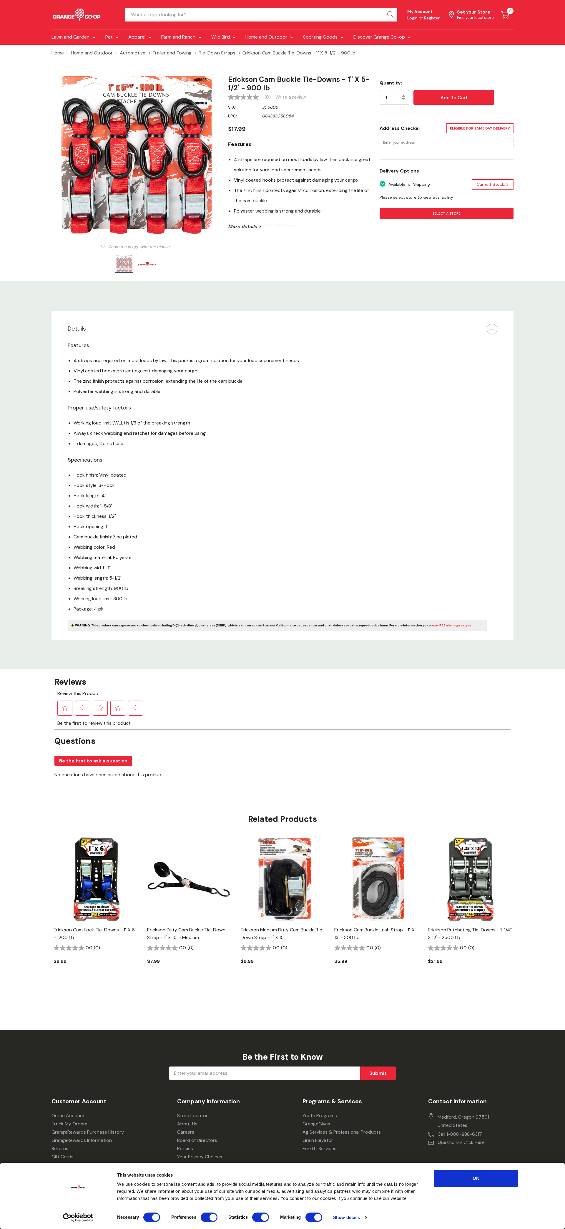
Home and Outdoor (266, 37)
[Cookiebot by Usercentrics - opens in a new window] (78, 1217)
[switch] (209, 1217)
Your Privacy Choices (199, 1157)
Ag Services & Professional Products (342, 1132)
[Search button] (390, 14)
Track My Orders (69, 1124)
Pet (109, 37)
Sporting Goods (320, 37)
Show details (346, 1217)
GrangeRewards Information (81, 1140)
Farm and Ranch (178, 37)
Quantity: (391, 83)
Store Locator (192, 1115)
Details (77, 328)
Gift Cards (62, 1157)
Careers (185, 1132)
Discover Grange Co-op (379, 37)
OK (476, 1178)
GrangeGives (316, 1124)
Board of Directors (197, 1140)
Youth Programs (320, 1115)
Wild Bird (220, 37)
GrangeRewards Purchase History (87, 1132)
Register (432, 18)
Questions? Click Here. (462, 1142)
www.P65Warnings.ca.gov (451, 625)
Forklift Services (319, 1148)
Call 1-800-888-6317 (460, 1134)
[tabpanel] (96, 910)
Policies (185, 1148)
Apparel (136, 37)
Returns (59, 1148)
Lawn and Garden (70, 37)
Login (413, 18)
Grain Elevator (318, 1140)
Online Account (68, 1115)
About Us (187, 1124)
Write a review (290, 97)
